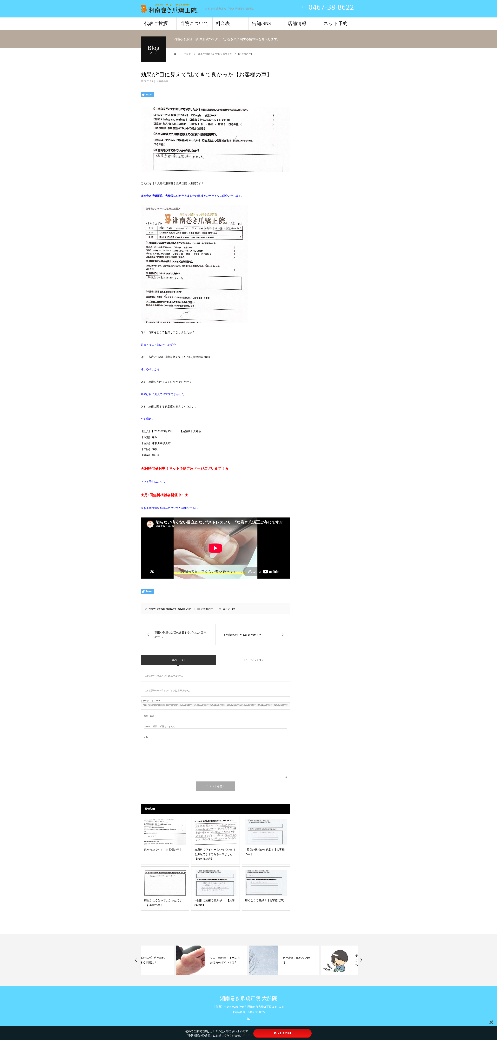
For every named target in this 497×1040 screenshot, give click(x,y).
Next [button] (361, 960)
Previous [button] (136, 960)
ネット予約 (336, 23)
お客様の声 (162, 81)
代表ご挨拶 (156, 23)
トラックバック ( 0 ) (252, 659)
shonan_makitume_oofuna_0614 (174, 608)
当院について (194, 23)
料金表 (223, 23)
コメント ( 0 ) (178, 659)
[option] (176, 960)
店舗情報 (297, 23)
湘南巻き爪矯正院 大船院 (248, 998)
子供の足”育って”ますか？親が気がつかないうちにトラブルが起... (335, 959)
